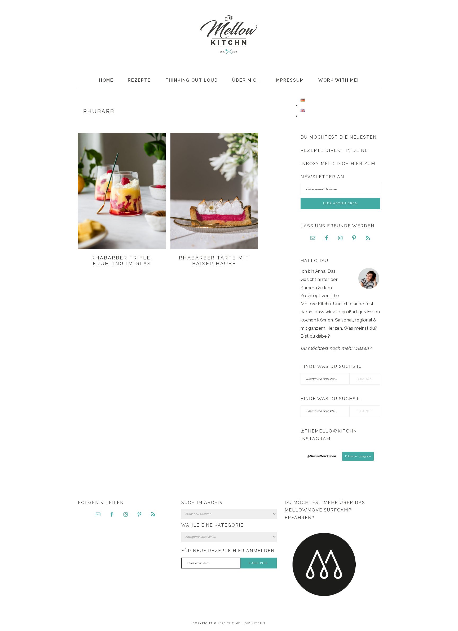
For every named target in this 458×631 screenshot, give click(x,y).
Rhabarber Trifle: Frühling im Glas (121, 260)
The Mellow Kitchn (229, 34)
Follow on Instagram (358, 456)
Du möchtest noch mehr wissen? (336, 348)
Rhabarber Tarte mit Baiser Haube (214, 260)
